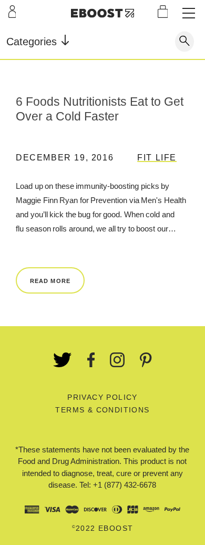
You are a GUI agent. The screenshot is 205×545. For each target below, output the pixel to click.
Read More (50, 281)
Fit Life (157, 157)
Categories (33, 41)
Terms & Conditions (102, 410)
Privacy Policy (102, 397)
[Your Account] (12, 11)
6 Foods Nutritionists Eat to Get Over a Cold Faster (99, 109)
